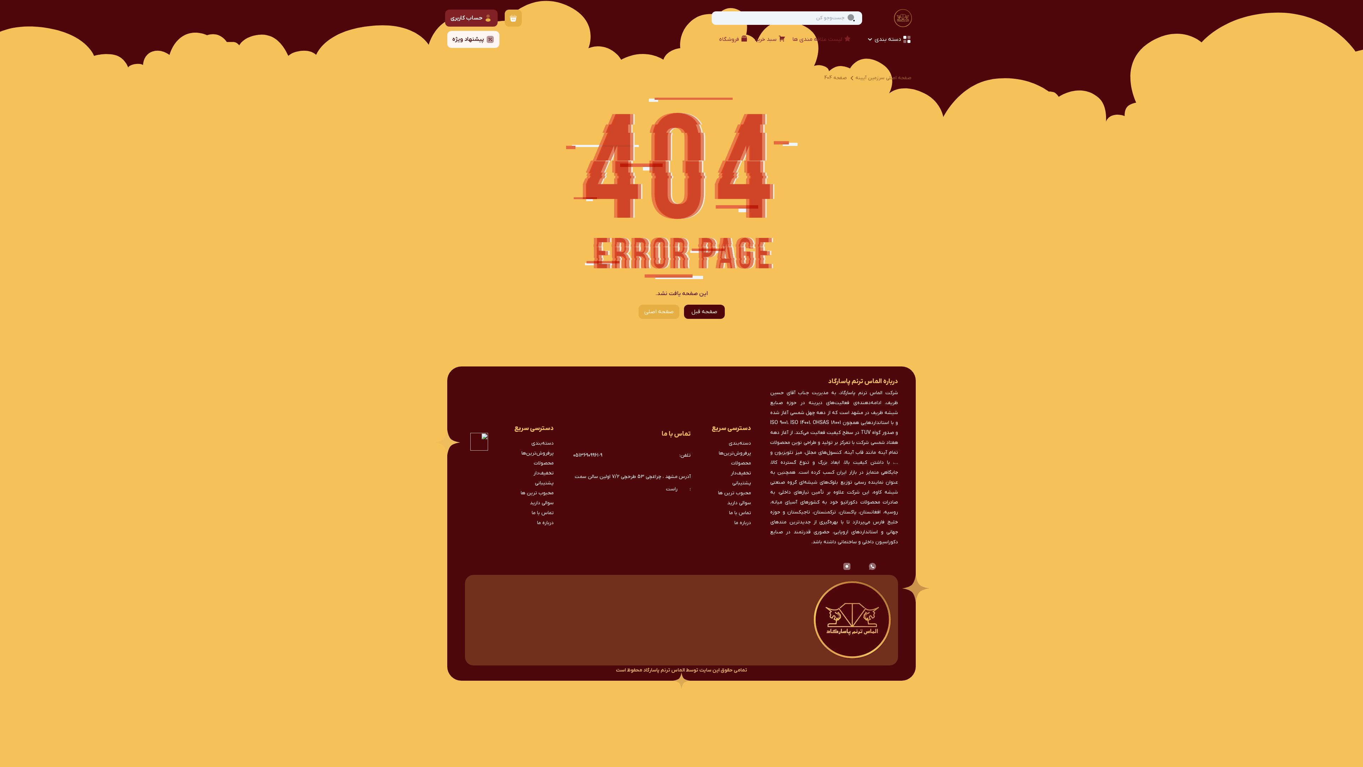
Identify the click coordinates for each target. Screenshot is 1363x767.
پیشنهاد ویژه (468, 39)
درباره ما (742, 523)
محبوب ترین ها (734, 493)
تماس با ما (740, 513)
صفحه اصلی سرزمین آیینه (883, 78)
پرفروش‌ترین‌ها (735, 453)
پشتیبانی (741, 483)
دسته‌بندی (740, 443)
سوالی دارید (739, 503)
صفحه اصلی (659, 311)
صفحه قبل (704, 311)
